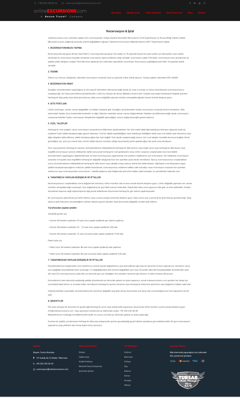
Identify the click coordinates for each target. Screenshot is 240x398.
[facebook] (190, 3)
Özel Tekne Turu (174, 13)
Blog (190, 13)
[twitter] (195, 3)
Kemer (127, 376)
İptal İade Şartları (86, 371)
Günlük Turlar (133, 13)
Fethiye (127, 361)
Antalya (127, 380)
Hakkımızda (84, 357)
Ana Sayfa (116, 13)
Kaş (126, 366)
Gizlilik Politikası (85, 361)
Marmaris (128, 357)
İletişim (201, 13)
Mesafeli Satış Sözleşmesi (90, 366)
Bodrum (127, 352)
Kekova (127, 371)
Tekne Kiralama (153, 13)
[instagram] (204, 3)
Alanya (127, 385)
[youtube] (200, 3)
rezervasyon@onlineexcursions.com (83, 3)
